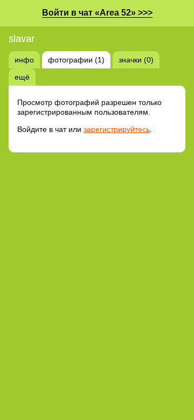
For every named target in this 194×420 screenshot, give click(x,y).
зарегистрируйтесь (117, 129)
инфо (24, 59)
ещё (22, 77)
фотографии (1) (76, 59)
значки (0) (136, 59)
